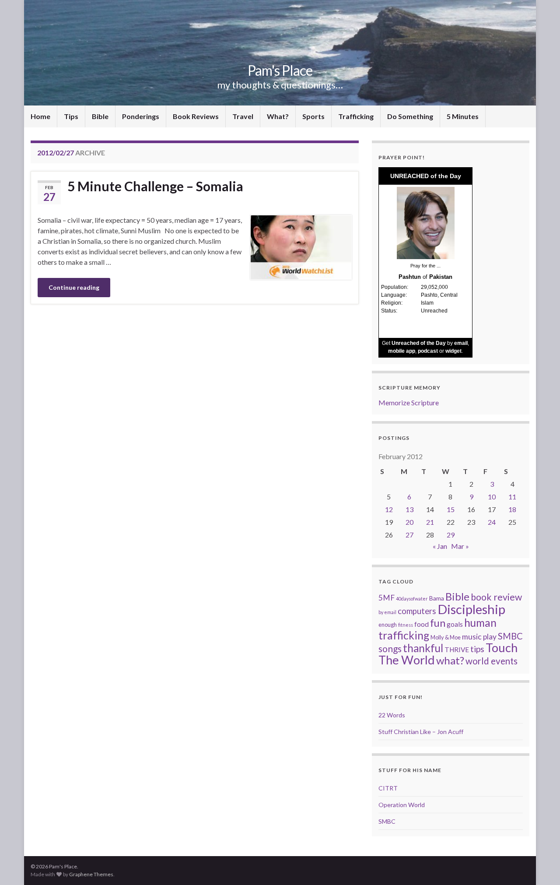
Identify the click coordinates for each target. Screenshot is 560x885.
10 (492, 496)
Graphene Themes (91, 874)
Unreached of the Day (419, 343)
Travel (242, 116)
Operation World (401, 804)
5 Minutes (463, 116)
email (461, 343)
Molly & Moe (445, 637)
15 (451, 509)
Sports (313, 116)
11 (512, 496)
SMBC (510, 636)
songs (390, 648)
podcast (428, 351)
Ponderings (140, 116)
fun (437, 623)
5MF (386, 597)
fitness (405, 625)
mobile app (401, 351)
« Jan (440, 546)
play (490, 636)
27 (409, 534)
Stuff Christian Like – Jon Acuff (420, 731)
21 (430, 522)
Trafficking (356, 116)
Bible (100, 116)
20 (409, 522)
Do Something (410, 116)
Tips (71, 116)
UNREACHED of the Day (425, 175)
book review (496, 597)
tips (477, 649)
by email (387, 612)
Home (40, 116)
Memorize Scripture (408, 402)
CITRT (388, 788)
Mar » (460, 546)
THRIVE (456, 649)
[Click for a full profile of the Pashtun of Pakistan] (426, 222)
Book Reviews (196, 116)
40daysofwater (412, 598)
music (472, 636)
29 (451, 534)
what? (450, 660)
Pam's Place (280, 70)
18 (512, 509)
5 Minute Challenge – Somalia (155, 186)
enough (387, 624)
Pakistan (440, 277)
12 (389, 509)
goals (455, 624)
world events (492, 661)
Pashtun (410, 277)
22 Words (391, 715)
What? (278, 116)
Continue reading (74, 287)
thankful (423, 648)
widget (453, 351)
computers (417, 611)
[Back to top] (540, 865)
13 (409, 509)
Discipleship (471, 609)
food (421, 624)
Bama (436, 598)
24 (492, 522)
